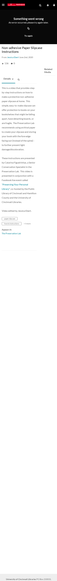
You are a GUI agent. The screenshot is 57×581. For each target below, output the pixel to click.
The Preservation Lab (11, 233)
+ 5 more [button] (27, 224)
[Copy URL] (28, 28)
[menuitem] (40, 5)
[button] (4, 5)
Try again (28, 36)
